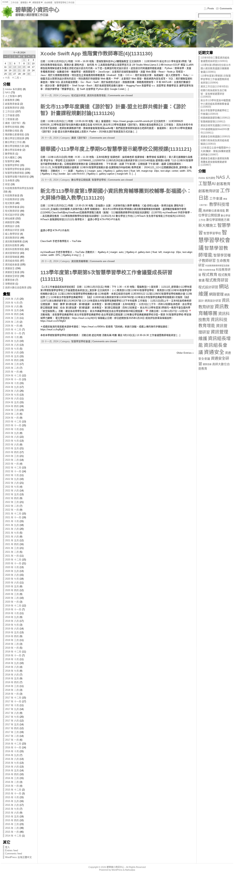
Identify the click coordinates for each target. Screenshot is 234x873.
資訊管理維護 (12, 256)
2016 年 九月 (12, 755)
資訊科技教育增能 (14, 249)
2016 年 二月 (12, 782)
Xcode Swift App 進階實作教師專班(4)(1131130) (96, 53)
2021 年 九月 (12, 525)
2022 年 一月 (12, 509)
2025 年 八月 (12, 344)
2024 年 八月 (12, 390)
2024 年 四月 (12, 406)
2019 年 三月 (12, 640)
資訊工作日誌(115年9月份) (215, 86)
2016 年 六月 (12, 766)
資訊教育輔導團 (13, 241)
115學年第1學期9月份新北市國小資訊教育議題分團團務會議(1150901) (216, 68)
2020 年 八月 (12, 575)
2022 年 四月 (12, 498)
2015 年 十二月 (13, 789)
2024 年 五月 (12, 402)
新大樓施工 (11, 157)
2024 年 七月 (12, 394)
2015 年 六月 (12, 812)
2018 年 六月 (12, 674)
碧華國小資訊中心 (37, 10)
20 (14, 70)
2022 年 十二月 (13, 467)
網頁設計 (10, 226)
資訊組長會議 (12, 264)
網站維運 (10, 218)
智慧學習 (10, 161)
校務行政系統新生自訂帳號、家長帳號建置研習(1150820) (214, 93)
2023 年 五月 (12, 448)
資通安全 (10, 268)
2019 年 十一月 (13, 609)
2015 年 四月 (12, 820)
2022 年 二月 (12, 506)
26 (10, 74)
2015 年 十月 (12, 797)
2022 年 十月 (12, 475)
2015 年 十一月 (13, 793)
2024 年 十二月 (13, 375)
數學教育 (10, 153)
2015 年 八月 (12, 805)
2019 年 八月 (12, 621)
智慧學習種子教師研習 (17, 176)
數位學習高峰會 (13, 149)
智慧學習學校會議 (14, 169)
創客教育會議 (12, 103)
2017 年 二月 (12, 736)
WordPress (117, 870)
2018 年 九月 (12, 663)
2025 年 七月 (12, 348)
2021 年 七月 (12, 532)
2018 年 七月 (12, 670)
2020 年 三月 (12, 594)
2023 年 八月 (12, 436)
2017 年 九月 (12, 709)
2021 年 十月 (12, 521)
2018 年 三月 (12, 686)
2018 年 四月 (12, 682)
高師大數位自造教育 (16, 287)
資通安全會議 (12, 272)
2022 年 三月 (12, 502)
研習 (7, 184)
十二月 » (16, 77)
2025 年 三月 (12, 364)
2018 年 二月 (12, 690)
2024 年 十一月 (13, 379)
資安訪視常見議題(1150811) (215, 125)
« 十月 (6, 77)
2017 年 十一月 (13, 701)
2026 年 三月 (12, 318)
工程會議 (10, 119)
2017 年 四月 (12, 728)
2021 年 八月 (12, 529)
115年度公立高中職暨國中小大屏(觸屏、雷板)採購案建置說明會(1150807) (216, 151)
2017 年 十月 (12, 705)
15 (24, 67)
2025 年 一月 (12, 371)
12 (10, 67)
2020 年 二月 (12, 598)
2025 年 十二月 (13, 329)
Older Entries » (185, 353)
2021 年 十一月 (13, 517)
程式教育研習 (12, 210)
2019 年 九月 (12, 617)
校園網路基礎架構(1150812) (215, 117)
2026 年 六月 (12, 306)
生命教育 (10, 180)
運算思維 (10, 279)
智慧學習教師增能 (14, 172)
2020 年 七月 (12, 578)
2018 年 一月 (12, 693)
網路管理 (10, 222)
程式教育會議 (12, 207)
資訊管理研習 (12, 253)
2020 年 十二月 (13, 559)
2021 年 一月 (12, 555)
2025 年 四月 (12, 360)
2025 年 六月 (12, 352)
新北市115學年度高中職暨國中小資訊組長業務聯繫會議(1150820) (216, 103)
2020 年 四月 (12, 590)
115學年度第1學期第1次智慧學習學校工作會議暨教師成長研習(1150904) (216, 79)
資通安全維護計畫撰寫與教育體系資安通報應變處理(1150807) (215, 161)
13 (14, 67)
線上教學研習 (12, 233)
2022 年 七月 (12, 486)
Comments (226, 8)
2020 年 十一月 (13, 563)
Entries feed (11, 850)
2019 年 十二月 (13, 605)
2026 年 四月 (12, 314)
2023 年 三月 (12, 456)
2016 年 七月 (12, 762)
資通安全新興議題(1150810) (215, 136)
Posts (210, 8)
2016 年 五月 (12, 770)
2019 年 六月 (12, 628)
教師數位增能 (12, 130)
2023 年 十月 (12, 429)
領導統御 (10, 283)
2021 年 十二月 (13, 513)
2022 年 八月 (12, 483)
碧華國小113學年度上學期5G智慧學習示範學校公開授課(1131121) (115, 149)
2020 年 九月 (12, 571)
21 (19, 70)
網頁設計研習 (12, 230)
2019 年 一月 (12, 647)
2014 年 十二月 (13, 835)
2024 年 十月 (12, 383)
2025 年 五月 (12, 356)
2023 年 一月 (12, 463)
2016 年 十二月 (13, 743)
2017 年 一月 (12, 739)
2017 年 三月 (12, 732)
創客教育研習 (12, 107)
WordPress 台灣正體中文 (18, 857)
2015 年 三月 (12, 824)
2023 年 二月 (12, 460)
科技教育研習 (12, 199)
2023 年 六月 (12, 444)
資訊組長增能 (12, 260)
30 (28, 74)
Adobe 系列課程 (13, 89)
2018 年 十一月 (13, 655)
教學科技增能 (12, 126)
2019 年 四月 (12, 636)
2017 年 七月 (12, 716)
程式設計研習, (79, 95)
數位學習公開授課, (81, 179)
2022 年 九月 (12, 479)
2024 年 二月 (12, 413)
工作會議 (10, 115)
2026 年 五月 (12, 310)
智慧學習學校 (12, 165)
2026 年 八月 (12, 298)
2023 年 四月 (12, 452)
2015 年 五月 (12, 816)
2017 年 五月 (12, 724)
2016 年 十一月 (13, 747)
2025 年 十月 (12, 337)
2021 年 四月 (12, 544)
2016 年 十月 (12, 751)
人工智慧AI (11, 96)
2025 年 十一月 (13, 333)
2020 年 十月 (12, 567)
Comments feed (13, 853)
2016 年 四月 (12, 774)
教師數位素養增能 (14, 134)
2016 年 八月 (12, 759)
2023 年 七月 (12, 440)
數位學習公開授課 (14, 138)
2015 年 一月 (12, 831)
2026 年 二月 (12, 321)
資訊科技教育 (12, 245)
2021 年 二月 (12, 552)
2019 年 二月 (12, 644)
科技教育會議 (12, 195)
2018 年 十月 (12, 659)
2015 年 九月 (12, 801)
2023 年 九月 (12, 433)
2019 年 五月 (12, 632)
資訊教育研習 (12, 237)
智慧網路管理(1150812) (213, 121)
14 (19, 67)
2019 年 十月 (12, 613)
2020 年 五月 (12, 586)
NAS (7, 92)
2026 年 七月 (12, 302)
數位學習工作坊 (13, 142)
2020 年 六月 (12, 582)
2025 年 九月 (12, 341)
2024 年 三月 (12, 410)
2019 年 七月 (12, 624)
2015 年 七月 (12, 808)
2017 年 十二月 (13, 697)
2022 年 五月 (12, 494)
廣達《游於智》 (13, 123)
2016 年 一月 (12, 785)
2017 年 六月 (12, 720)
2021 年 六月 (12, 536)
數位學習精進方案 (14, 146)
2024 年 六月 (12, 398)
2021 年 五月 (12, 540)
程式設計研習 (12, 214)
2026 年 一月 (12, 325)
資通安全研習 (12, 276)
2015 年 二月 (12, 828)
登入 (7, 847)
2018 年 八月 (12, 667)
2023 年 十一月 (13, 425)
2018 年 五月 (12, 678)
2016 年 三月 (12, 778)
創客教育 (10, 100)
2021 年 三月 (12, 548)
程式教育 (10, 203)
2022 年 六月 (12, 490)
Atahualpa (130, 870)
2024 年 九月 (12, 387)
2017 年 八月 (12, 713)
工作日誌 (10, 111)
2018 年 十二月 (13, 651)
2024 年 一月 (12, 417)
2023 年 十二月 (13, 421)
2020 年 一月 (12, 601)
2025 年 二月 (12, 367)
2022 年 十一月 (13, 471)
